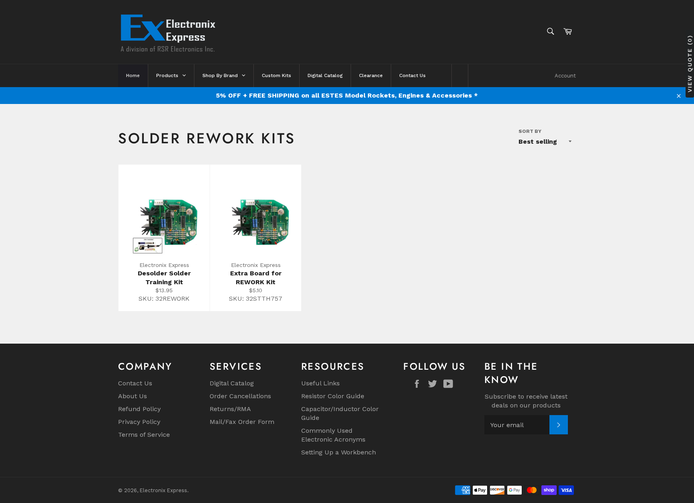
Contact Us (135, 383)
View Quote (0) (689, 63)
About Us (132, 396)
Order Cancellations (240, 396)
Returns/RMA (230, 409)
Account (565, 76)
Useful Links (320, 383)
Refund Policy (139, 409)
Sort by (529, 131)
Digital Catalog (232, 383)
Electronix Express (163, 490)
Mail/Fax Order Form (242, 422)
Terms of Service (144, 434)
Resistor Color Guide (332, 396)
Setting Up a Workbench (338, 452)
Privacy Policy (139, 422)
